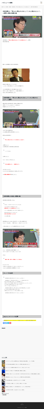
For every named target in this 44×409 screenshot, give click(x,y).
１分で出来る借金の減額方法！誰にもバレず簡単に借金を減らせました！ (18, 364)
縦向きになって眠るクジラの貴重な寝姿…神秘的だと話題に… (16, 370)
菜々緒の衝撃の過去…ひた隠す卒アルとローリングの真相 (15, 380)
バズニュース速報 (7, 2)
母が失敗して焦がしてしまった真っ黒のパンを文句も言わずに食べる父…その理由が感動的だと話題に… (23, 373)
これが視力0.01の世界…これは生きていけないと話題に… (15, 389)
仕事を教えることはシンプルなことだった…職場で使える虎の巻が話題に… (18, 377)
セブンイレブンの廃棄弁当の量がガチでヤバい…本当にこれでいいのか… (18, 367)
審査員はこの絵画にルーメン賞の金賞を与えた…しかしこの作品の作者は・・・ (19, 386)
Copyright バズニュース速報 (22, 407)
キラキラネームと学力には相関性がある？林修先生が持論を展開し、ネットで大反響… (20, 361)
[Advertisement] (22, 55)
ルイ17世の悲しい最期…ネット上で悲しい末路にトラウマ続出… (16, 383)
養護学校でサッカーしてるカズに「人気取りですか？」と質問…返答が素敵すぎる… (20, 320)
